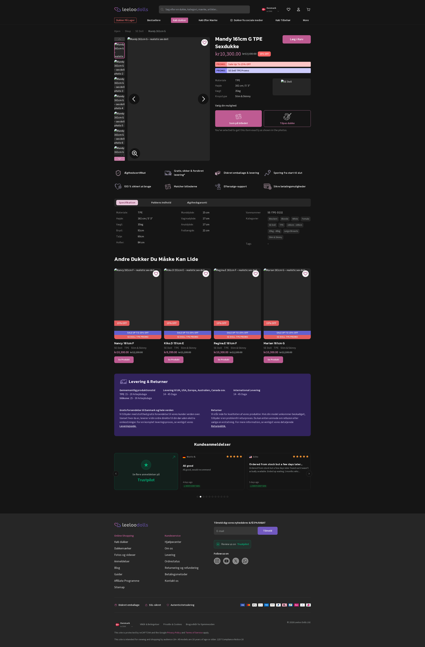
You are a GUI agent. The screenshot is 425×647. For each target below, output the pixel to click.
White (295, 219)
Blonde (284, 219)
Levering (170, 555)
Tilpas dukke (287, 123)
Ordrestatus (172, 561)
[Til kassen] (275, 604)
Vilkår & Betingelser (149, 624)
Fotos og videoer (124, 555)
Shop (128, 31)
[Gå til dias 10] (224, 497)
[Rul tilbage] (116, 474)
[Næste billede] (203, 99)
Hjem (117, 31)
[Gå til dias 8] (218, 497)
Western (273, 219)
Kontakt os (171, 581)
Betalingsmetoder (176, 574)
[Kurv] (308, 9)
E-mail (220, 531)
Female (305, 219)
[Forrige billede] (134, 99)
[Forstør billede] (134, 153)
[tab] (127, 202)
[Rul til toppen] (416, 633)
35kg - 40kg (274, 231)
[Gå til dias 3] (203, 497)
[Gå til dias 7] (215, 497)
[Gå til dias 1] (197, 497)
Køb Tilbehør (283, 20)
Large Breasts (291, 231)
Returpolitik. (218, 426)
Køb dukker (179, 20)
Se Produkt (124, 359)
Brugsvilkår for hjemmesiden (200, 624)
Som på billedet (238, 123)
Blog (117, 568)
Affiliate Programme (126, 581)
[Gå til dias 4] (206, 497)
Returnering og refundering (182, 568)
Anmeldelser (121, 561)
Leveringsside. (128, 426)
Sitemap (119, 587)
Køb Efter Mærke (208, 20)
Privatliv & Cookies (172, 624)
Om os (169, 548)
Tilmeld (267, 531)
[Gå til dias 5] (209, 497)
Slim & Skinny (275, 237)
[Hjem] (131, 9)
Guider (118, 574)
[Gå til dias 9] (221, 497)
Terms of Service (194, 632)
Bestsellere (154, 20)
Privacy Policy (174, 632)
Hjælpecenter (173, 542)
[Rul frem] (309, 474)
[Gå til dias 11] (227, 497)
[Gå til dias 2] (200, 497)
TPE (282, 225)
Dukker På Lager (125, 20)
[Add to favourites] (204, 42)
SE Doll (139, 31)
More (306, 20)
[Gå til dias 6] (212, 497)
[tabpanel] (213, 228)
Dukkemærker (122, 548)
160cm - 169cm (295, 225)
